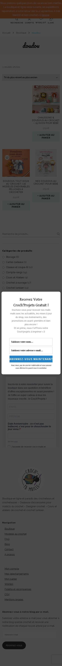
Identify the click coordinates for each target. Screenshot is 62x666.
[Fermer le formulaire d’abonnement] (56, 296)
